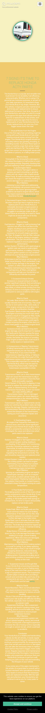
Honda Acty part (30, 196)
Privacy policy (32, 709)
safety (32, 581)
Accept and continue (23, 704)
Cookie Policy (13, 709)
